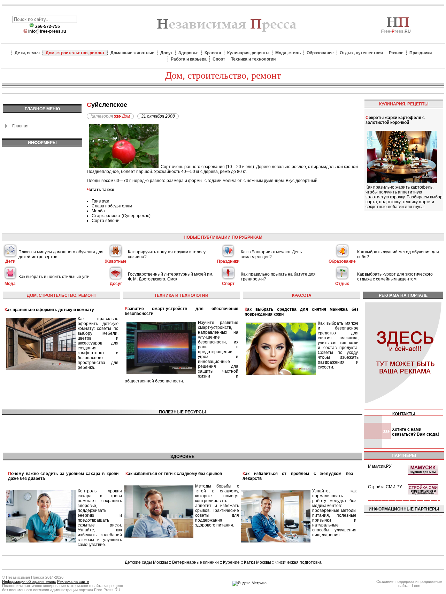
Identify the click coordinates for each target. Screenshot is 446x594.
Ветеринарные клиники (195, 562)
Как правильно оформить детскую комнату (49, 309)
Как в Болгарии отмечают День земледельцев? (271, 254)
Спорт (219, 59)
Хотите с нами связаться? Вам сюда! (415, 432)
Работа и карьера (189, 59)
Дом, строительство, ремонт (75, 52)
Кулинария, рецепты (248, 52)
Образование (320, 52)
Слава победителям (112, 206)
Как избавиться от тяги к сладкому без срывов (173, 473)
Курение (231, 562)
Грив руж (100, 201)
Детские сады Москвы (146, 562)
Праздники (420, 52)
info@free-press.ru (47, 31)
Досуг (166, 52)
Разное (396, 52)
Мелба (98, 210)
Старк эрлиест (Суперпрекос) (121, 215)
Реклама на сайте (73, 581)
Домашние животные (132, 52)
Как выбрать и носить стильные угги (54, 276)
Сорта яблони (106, 220)
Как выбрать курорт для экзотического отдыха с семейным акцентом (395, 277)
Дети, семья (27, 52)
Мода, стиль (288, 52)
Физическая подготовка (298, 562)
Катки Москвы (257, 562)
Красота (213, 52)
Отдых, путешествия (361, 52)
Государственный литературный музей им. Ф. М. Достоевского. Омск (170, 277)
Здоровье (188, 52)
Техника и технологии (253, 59)
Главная (20, 126)
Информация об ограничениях (29, 581)
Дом (126, 116)
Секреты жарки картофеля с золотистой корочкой (395, 120)
